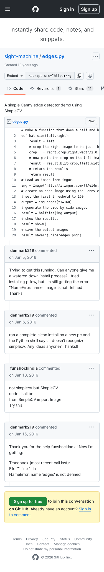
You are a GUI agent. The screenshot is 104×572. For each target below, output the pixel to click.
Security (48, 539)
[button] (79, 76)
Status (65, 539)
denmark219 (22, 250)
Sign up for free (28, 501)
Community (83, 539)
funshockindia (24, 368)
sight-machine (21, 56)
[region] (52, 182)
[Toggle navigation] (7, 9)
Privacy (32, 539)
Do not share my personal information (52, 549)
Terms (17, 539)
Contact (43, 544)
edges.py (53, 56)
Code (18, 88)
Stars (83, 88)
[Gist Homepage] (35, 9)
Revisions (48, 88)
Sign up (89, 9)
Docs (28, 544)
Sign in (67, 9)
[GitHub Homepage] (35, 557)
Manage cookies (67, 544)
